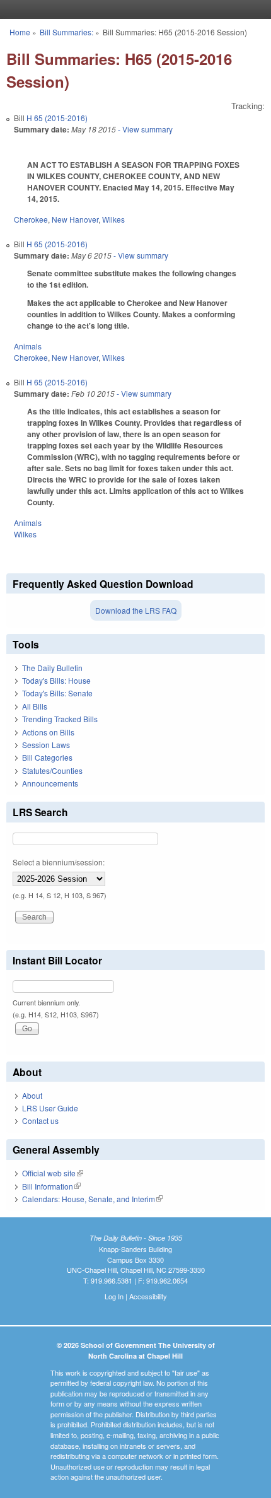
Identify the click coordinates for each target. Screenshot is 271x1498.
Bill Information (51, 1186)
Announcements (50, 783)
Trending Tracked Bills (60, 718)
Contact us (40, 1120)
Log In (114, 1296)
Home (19, 31)
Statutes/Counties (52, 770)
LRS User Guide (50, 1108)
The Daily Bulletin (52, 667)
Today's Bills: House (56, 680)
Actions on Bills (48, 732)
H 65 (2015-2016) (57, 117)
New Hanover (75, 219)
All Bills (34, 706)
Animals (28, 346)
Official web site (52, 1172)
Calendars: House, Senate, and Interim (92, 1198)
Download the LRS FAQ (135, 610)
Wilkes (113, 219)
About (32, 1095)
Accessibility (148, 1296)
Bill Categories (47, 757)
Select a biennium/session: (59, 862)
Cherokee (31, 219)
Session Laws (46, 744)
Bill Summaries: (66, 31)
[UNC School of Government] (132, 9)
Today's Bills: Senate (57, 693)
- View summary (144, 129)
